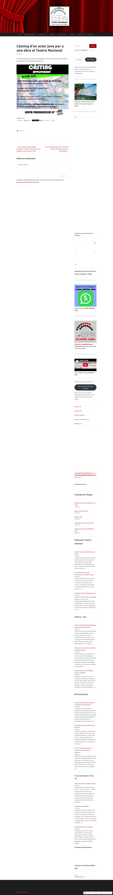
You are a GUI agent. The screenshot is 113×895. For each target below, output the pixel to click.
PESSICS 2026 (78, 517)
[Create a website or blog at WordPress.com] (17, 892)
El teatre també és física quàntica (83, 827)
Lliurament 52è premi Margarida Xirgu (85, 593)
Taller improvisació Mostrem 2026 (84, 523)
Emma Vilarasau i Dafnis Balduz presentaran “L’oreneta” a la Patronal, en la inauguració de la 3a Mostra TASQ (28, 149)
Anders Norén (24, 892)
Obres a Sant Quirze (80, 419)
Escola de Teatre (29, 34)
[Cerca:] (85, 46)
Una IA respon (91, 59)
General (22, 130)
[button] (76, 252)
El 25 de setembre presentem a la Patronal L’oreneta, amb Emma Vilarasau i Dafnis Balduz (56, 149)
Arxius (75, 875)
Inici (19, 34)
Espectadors (62, 34)
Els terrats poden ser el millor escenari (85, 783)
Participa (81, 34)
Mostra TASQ (43, 34)
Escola (76, 406)
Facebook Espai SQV (80, 484)
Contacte (91, 34)
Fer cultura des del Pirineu (81, 806)
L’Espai (72, 34)
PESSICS (52, 34)
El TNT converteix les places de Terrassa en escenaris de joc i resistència (83, 750)
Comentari (63, 176)
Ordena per (77, 50)
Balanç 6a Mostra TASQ (81, 511)
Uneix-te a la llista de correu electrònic (85, 387)
